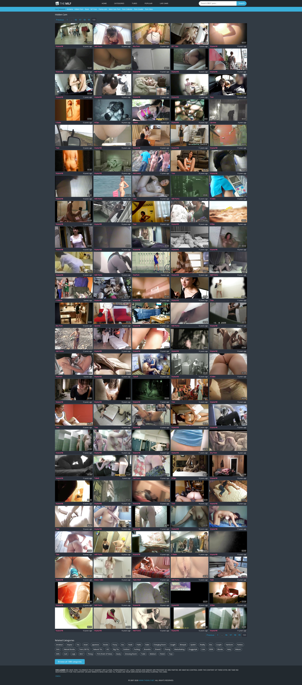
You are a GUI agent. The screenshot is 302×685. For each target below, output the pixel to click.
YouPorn (136, 275)
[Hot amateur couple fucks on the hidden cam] (151, 618)
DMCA (57, 676)
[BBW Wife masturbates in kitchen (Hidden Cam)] (190, 161)
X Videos (59, 300)
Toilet (143, 654)
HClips (96, 122)
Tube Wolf (137, 580)
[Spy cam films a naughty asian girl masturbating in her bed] (74, 59)
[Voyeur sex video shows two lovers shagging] (74, 211)
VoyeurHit (59, 46)
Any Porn (136, 46)
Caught (173, 645)
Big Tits (116, 649)
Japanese (95, 645)
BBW (211, 649)
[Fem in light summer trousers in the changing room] (74, 592)
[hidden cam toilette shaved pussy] (112, 389)
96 (76, 19)
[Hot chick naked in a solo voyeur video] (228, 313)
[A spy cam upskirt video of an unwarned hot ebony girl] (190, 211)
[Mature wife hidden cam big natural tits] (74, 161)
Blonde (220, 649)
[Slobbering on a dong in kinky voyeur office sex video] (112, 84)
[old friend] (228, 465)
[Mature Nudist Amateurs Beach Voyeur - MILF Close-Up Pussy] (228, 211)
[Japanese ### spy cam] (228, 288)
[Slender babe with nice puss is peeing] (190, 313)
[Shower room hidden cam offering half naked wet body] (228, 161)
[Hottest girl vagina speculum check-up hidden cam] (190, 135)
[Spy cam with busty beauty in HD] (112, 34)
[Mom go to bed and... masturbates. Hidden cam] (190, 389)
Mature (238, 649)
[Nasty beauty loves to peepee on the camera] (112, 262)
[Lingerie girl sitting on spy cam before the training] (228, 415)
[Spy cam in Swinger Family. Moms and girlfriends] (151, 237)
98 (85, 19)
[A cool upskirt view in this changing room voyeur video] (112, 237)
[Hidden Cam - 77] (74, 542)
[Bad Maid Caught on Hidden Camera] (112, 313)
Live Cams (164, 3)
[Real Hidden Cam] (151, 186)
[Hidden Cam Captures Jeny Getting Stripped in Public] (151, 262)
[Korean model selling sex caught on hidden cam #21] (228, 567)
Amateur (59, 645)
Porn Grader (138, 9)
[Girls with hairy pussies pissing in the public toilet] (112, 135)
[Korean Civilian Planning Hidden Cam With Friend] (190, 59)
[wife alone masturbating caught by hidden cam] (190, 592)
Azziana (70, 9)
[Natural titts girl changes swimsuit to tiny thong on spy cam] (74, 186)
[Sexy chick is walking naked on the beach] (112, 186)
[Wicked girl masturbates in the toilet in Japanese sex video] (151, 59)
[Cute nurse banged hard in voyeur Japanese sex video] (112, 211)
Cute (203, 649)
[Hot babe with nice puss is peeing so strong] (190, 567)
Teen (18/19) (84, 649)
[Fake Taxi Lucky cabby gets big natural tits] (112, 465)
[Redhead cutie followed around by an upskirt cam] (74, 34)
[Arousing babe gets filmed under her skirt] (228, 364)
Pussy (115, 645)
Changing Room (160, 645)
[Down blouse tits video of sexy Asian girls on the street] (74, 618)
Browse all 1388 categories (70, 661)
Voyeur (69, 645)
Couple (219, 645)
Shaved (157, 649)
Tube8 (135, 122)
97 (80, 19)
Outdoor (126, 649)
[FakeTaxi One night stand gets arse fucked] (151, 110)
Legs (73, 654)
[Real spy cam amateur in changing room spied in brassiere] (190, 618)
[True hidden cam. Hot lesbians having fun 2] (112, 161)
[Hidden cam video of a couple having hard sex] (228, 440)
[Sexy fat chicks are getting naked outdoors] (151, 161)
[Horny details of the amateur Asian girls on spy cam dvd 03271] (112, 440)
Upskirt (193, 645)
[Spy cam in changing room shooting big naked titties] (112, 618)
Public (139, 645)
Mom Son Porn (114, 9)
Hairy (229, 649)
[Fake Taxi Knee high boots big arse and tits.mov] (74, 364)
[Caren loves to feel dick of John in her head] (228, 262)
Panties (240, 645)
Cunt (65, 654)
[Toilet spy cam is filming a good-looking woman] (190, 440)
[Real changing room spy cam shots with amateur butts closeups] (151, 288)
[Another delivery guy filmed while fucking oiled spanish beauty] (74, 288)
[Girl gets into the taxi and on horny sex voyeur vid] (74, 135)
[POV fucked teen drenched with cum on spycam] (190, 34)
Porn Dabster (127, 9)
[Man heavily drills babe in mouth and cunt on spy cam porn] (151, 542)
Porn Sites (149, 9)
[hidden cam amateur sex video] (190, 237)
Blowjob (183, 645)
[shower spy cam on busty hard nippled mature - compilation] (190, 516)
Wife (58, 654)
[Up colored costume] (228, 59)
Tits (78, 645)
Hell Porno (98, 46)
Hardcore (229, 645)
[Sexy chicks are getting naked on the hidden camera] (112, 542)
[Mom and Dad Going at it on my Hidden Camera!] (151, 389)
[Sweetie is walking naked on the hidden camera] (74, 338)
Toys (171, 654)
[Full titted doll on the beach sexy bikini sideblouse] (112, 364)
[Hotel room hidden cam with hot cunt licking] (151, 567)
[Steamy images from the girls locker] (190, 542)
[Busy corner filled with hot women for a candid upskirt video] (112, 491)
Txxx (212, 97)
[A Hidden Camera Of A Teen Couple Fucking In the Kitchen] (74, 313)
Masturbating (179, 649)
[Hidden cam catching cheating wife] (228, 592)
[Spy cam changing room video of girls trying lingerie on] (228, 542)
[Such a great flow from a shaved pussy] (112, 59)
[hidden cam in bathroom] (228, 389)
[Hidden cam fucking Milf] (228, 516)
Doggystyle (193, 649)
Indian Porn (79, 9)
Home (104, 3)
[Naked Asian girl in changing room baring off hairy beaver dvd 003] (112, 516)
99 (89, 19)
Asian (86, 645)
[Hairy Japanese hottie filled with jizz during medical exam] (190, 262)
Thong (90, 654)
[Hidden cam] (190, 491)
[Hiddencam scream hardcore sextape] (151, 313)
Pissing (167, 649)
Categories (119, 3)
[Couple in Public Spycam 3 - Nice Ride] (112, 110)
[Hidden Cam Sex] (112, 288)
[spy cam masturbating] (151, 84)
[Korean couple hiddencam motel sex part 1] (190, 465)
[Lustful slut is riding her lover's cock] (151, 364)
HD (107, 649)
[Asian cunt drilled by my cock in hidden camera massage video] (112, 338)
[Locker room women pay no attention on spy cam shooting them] (151, 440)
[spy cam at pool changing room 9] (151, 592)
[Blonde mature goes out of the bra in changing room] (74, 491)
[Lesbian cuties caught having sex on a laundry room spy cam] (190, 364)
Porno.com (103, 9)
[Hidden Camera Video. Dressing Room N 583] (228, 618)
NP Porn (93, 9)
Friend (162, 654)
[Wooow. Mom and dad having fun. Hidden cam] (74, 84)
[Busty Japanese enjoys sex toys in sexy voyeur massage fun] (74, 262)
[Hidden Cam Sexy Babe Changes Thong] (151, 516)
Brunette (147, 649)
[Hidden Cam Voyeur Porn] (228, 135)
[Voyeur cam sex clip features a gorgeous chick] (190, 84)
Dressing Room (131, 654)
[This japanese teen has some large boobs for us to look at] (74, 237)
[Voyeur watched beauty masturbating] (74, 110)
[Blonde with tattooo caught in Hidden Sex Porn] (190, 110)
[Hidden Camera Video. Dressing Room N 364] (74, 440)
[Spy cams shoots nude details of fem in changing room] (151, 491)
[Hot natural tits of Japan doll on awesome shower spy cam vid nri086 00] (190, 338)
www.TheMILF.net (147, 680)
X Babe (58, 122)
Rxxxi (87, 9)
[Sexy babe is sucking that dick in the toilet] (190, 186)
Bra (210, 645)
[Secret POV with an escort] (112, 415)
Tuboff (135, 377)
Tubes (134, 3)
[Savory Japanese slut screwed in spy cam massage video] (190, 415)
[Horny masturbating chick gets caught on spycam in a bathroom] (151, 34)
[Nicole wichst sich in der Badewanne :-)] (228, 237)
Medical (153, 654)
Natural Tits (97, 649)
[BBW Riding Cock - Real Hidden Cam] (74, 465)
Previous (60, 19)
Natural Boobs (69, 649)
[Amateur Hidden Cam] (74, 516)
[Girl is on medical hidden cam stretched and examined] (151, 415)
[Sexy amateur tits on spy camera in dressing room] (228, 34)
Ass (122, 645)
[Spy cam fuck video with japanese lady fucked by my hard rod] (151, 135)
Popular (148, 3)
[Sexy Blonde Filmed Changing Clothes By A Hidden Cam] (112, 567)
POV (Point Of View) (104, 654)
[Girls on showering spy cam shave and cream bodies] (228, 338)
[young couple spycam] (228, 491)
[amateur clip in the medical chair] (112, 592)
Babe (147, 645)
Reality (202, 645)
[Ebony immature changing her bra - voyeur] (151, 211)
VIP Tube (174, 46)
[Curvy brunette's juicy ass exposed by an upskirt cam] (74, 567)
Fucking (137, 649)
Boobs (105, 645)
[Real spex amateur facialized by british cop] (228, 84)
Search (242, 3)
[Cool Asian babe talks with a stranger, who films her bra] (74, 389)
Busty (118, 654)
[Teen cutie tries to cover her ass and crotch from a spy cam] (151, 338)
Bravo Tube (98, 580)
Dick (57, 649)
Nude (130, 645)
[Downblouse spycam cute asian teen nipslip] (190, 288)
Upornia (213, 122)
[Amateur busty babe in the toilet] (151, 465)
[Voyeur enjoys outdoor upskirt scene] (228, 186)
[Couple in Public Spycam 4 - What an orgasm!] (228, 110)
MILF (65, 3)
